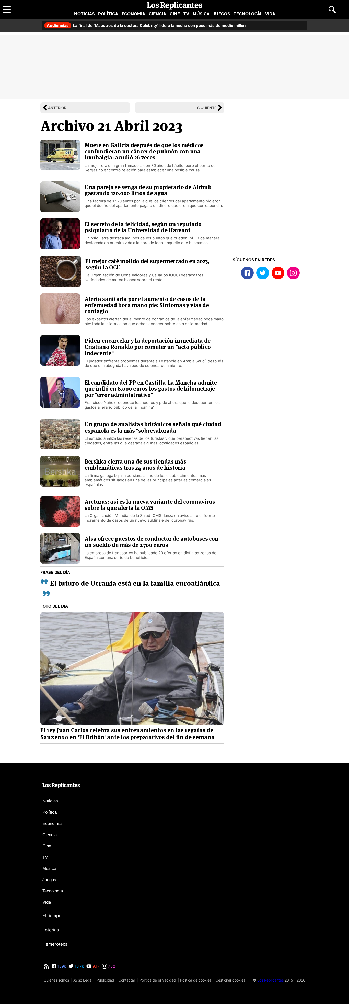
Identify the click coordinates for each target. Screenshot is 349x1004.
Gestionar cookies (230, 980)
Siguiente (207, 108)
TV (186, 13)
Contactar (127, 980)
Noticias (84, 13)
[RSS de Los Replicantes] (46, 966)
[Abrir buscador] (332, 9)
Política (108, 13)
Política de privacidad (157, 980)
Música (201, 13)
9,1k (95, 966)
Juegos (221, 13)
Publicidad (105, 980)
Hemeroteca (55, 944)
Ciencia (157, 13)
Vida (270, 13)
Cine (175, 13)
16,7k (79, 966)
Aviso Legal (82, 980)
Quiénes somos (56, 980)
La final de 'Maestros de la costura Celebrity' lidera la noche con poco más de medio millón (146, 25)
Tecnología (248, 13)
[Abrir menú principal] (7, 9)
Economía (133, 13)
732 (111, 966)
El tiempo (51, 915)
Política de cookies (195, 980)
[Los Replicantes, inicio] (174, 6)
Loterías (50, 929)
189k (61, 966)
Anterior (57, 108)
